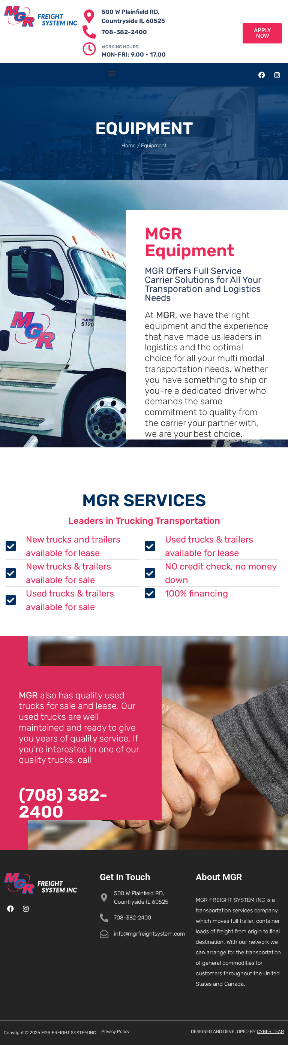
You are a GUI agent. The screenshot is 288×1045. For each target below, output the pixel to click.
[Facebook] (261, 75)
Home (129, 145)
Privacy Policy (115, 1031)
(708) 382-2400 (63, 803)
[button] (112, 73)
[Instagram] (277, 75)
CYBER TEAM (270, 1031)
